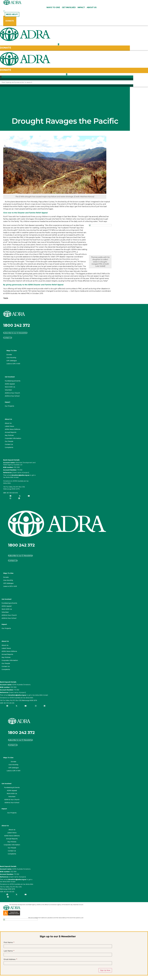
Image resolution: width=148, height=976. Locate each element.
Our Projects (9, 406)
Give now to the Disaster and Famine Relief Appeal (25, 213)
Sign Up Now (105, 970)
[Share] (141, 2)
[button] (66, 76)
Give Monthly (11, 358)
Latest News (9, 426)
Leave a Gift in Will (13, 364)
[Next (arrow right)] (144, 488)
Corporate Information (13, 438)
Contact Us (9, 444)
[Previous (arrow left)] (3, 488)
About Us (8, 423)
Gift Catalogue (11, 361)
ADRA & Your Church (12, 393)
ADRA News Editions (12, 429)
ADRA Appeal (10, 384)
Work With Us (10, 387)
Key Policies (9, 435)
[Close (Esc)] (146, 2)
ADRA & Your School (12, 396)
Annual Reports (10, 432)
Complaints (9, 447)
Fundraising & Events (12, 381)
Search (2, 79)
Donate (9, 354)
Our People (9, 441)
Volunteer (8, 390)
